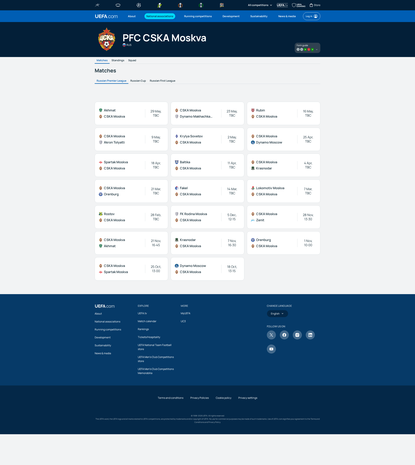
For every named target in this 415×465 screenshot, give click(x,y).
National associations (107, 321)
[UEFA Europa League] (180, 5)
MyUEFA (185, 313)
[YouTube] (271, 352)
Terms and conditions (170, 398)
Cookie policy (223, 398)
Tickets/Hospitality (149, 337)
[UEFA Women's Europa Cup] (159, 5)
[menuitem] (133, 16)
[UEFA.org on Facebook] (284, 338)
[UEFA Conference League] (201, 5)
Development (103, 337)
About (98, 313)
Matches (102, 60)
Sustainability (103, 345)
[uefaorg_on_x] (271, 338)
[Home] (105, 306)
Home (106, 16)
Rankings (143, 329)
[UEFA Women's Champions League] (118, 5)
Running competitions (108, 329)
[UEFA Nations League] (221, 5)
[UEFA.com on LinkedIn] (310, 338)
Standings (118, 60)
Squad (132, 60)
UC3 (183, 321)
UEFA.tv (142, 313)
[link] (132, 16)
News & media (103, 353)
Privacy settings (247, 398)
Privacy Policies (199, 398)
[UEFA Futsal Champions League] (97, 5)
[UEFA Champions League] (138, 5)
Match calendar (147, 321)
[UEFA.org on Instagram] (297, 338)
